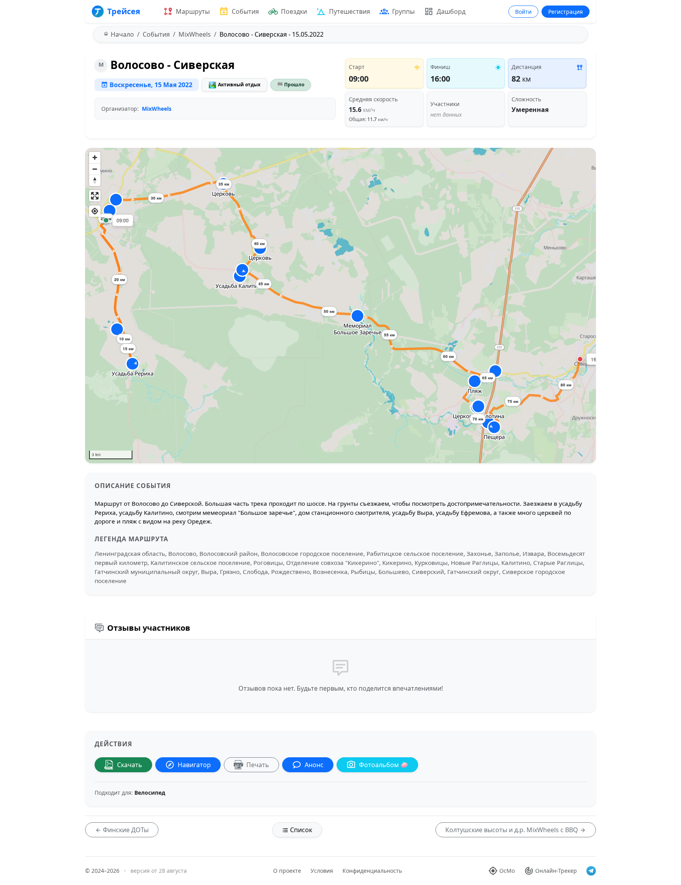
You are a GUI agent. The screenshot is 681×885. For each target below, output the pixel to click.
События (245, 11)
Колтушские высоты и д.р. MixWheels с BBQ (512, 829)
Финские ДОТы (125, 829)
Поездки (294, 11)
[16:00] (580, 359)
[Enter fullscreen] (94, 195)
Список (300, 829)
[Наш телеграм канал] (591, 871)
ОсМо (507, 870)
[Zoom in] (94, 157)
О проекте (287, 870)
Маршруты (193, 11)
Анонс (314, 764)
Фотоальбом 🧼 (383, 764)
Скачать (129, 764)
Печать (257, 764)
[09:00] (106, 220)
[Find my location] (94, 211)
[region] (340, 305)
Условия (322, 870)
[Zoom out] (94, 169)
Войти (523, 11)
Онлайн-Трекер (556, 870)
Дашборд (451, 11)
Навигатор (194, 764)
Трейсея (123, 11)
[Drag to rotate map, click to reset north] (94, 180)
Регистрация (565, 11)
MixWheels (156, 108)
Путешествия (349, 11)
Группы (403, 11)
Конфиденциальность (372, 870)
